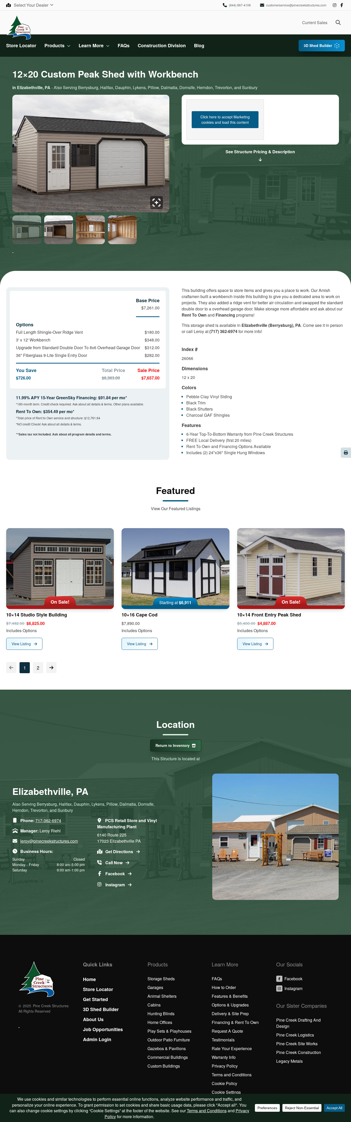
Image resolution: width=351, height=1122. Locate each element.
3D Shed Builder (318, 45)
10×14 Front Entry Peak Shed (269, 614)
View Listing (22, 643)
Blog (199, 45)
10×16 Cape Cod (140, 614)
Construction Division (162, 45)
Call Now (114, 863)
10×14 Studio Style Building (36, 614)
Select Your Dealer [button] (31, 5)
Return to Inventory (172, 745)
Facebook (342, 5)
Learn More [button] (91, 45)
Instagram (334, 5)
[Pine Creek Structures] (18, 27)
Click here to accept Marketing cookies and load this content (225, 119)
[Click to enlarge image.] (90, 155)
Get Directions (119, 851)
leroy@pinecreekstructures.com (49, 841)
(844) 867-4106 (240, 5)
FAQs (124, 45)
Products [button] (54, 45)
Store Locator (21, 45)
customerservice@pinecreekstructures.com (296, 5)
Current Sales (314, 22)
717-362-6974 (48, 820)
